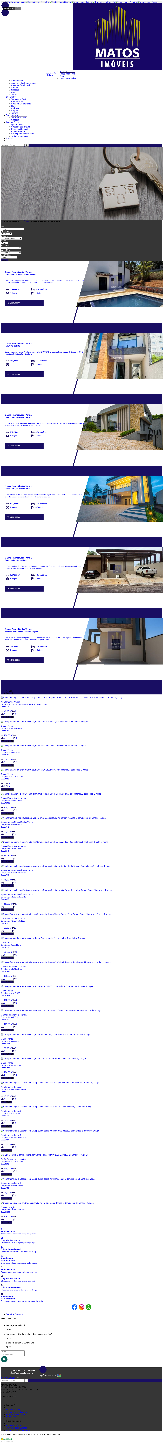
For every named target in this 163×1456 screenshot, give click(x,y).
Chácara (15, 90)
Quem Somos (17, 124)
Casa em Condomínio (21, 85)
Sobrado (15, 88)
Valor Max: (6, 250)
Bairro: (4, 241)
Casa (62, 76)
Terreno (14, 94)
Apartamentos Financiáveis (23, 83)
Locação (10, 97)
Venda (63, 71)
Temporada (11, 115)
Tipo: (3, 226)
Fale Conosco (13, 1417)
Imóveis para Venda (16, 1426)
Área (13, 92)
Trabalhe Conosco (19, 136)
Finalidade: (6, 231)
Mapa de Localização (17, 1412)
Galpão (14, 111)
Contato (9, 138)
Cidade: (4, 236)
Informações (12, 122)
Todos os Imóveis (67, 74)
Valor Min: (5, 245)
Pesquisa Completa (20, 129)
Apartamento (17, 81)
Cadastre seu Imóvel (20, 127)
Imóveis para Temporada (18, 1430)
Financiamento (18, 131)
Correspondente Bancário (23, 134)
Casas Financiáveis (69, 78)
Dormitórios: (6, 255)
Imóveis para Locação (17, 1428)
